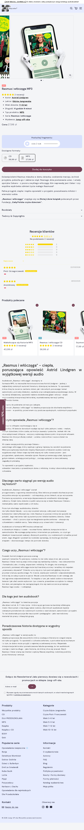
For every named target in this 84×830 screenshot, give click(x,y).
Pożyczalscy (7, 783)
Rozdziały (7, 210)
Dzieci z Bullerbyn (10, 763)
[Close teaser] (5, 400)
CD (3, 714)
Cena (4, 124)
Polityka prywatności (53, 771)
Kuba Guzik (7, 771)
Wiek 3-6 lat (49, 718)
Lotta (4, 775)
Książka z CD (8, 730)
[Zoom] (70, 75)
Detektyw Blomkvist (11, 756)
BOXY (4, 733)
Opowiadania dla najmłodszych (16, 790)
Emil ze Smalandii (10, 767)
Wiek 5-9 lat (49, 722)
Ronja (4, 752)
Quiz (4, 737)
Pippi (4, 779)
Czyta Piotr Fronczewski (54, 714)
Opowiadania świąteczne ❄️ (15, 748)
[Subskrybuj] (32, 686)
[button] (8, 94)
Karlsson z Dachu (10, 786)
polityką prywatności (22, 695)
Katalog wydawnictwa (53, 783)
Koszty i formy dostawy (54, 775)
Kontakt (46, 748)
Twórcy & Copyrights (13, 216)
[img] (10, 267)
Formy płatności (51, 779)
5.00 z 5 (48, 236)
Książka (5, 726)
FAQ (45, 759)
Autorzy (46, 756)
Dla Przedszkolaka (10, 794)
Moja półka (48, 786)
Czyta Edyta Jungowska (54, 710)
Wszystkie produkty (11, 710)
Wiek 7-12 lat (49, 726)
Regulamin (48, 767)
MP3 (4, 722)
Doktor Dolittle (9, 759)
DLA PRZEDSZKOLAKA (12, 718)
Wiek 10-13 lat (49, 730)
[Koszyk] (76, 8)
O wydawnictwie (50, 752)
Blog (45, 763)
